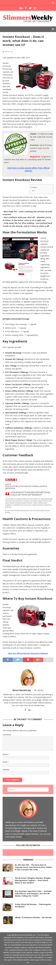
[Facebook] (25, 8)
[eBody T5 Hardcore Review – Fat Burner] (8, 920)
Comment (7, 734)
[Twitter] (30, 8)
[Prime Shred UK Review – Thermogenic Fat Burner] (8, 907)
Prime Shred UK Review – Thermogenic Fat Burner (33, 905)
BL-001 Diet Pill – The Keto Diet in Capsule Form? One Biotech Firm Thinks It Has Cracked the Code (33, 867)
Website (6, 769)
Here (42, 705)
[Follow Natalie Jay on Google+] (28, 710)
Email (5, 762)
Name (5, 754)
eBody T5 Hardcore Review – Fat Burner (33, 917)
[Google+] (21, 8)
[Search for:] (28, 789)
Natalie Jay (8, 51)
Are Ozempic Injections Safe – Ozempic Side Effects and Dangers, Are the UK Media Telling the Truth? (33, 893)
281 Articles (39, 690)
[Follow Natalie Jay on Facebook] (25, 710)
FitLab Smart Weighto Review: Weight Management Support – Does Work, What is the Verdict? (33, 880)
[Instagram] (35, 8)
